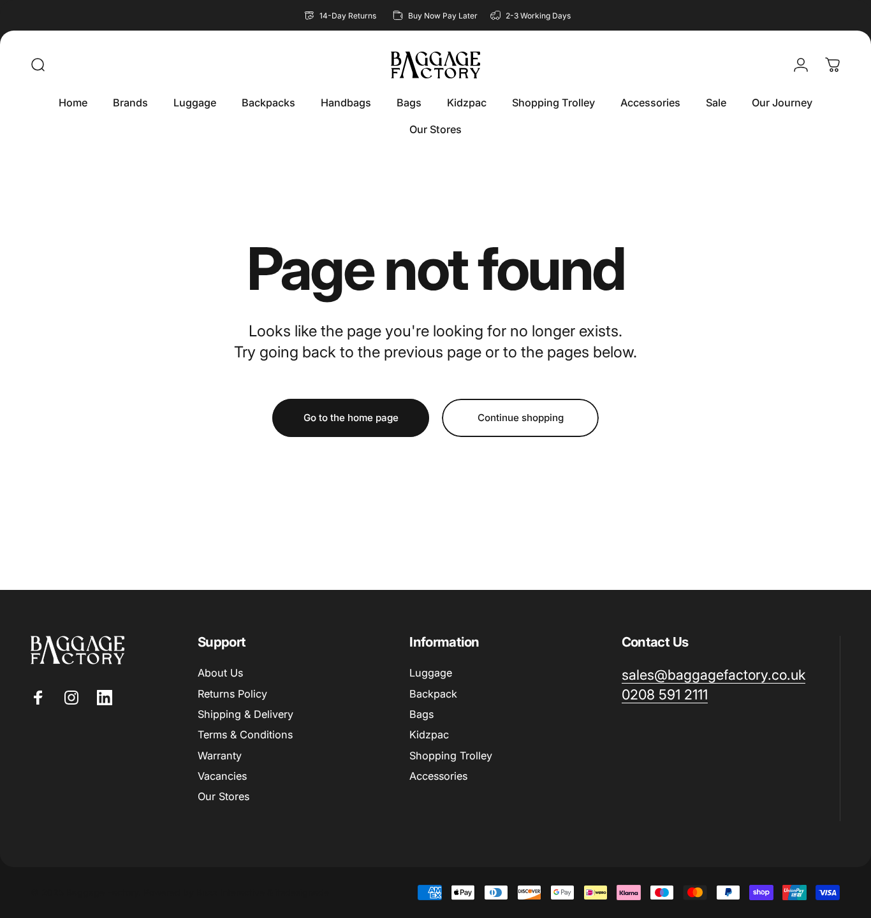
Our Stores (223, 796)
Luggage (430, 672)
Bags (421, 714)
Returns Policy (232, 693)
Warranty (220, 755)
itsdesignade (302, 892)
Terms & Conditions (245, 734)
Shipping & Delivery (245, 714)
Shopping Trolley (450, 755)
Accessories (438, 776)
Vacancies (222, 776)
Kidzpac (429, 734)
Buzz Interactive (230, 892)
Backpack (433, 693)
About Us (220, 672)
